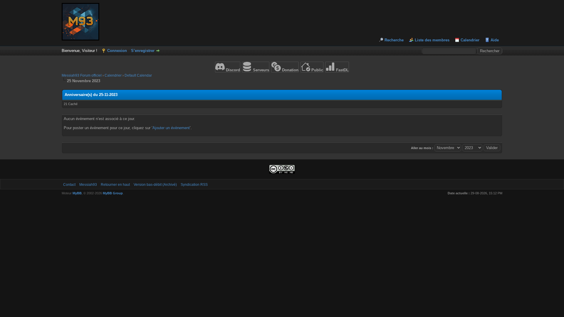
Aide (495, 40)
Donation (289, 70)
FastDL (342, 70)
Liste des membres (432, 40)
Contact (69, 185)
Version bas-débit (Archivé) (155, 185)
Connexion (117, 50)
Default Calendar (138, 75)
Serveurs (260, 70)
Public (316, 70)
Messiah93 (88, 185)
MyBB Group (113, 193)
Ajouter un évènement (171, 128)
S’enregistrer (143, 50)
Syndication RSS (194, 185)
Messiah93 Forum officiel (82, 75)
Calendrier (470, 40)
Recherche (394, 40)
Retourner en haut (115, 185)
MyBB (77, 193)
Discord (232, 70)
